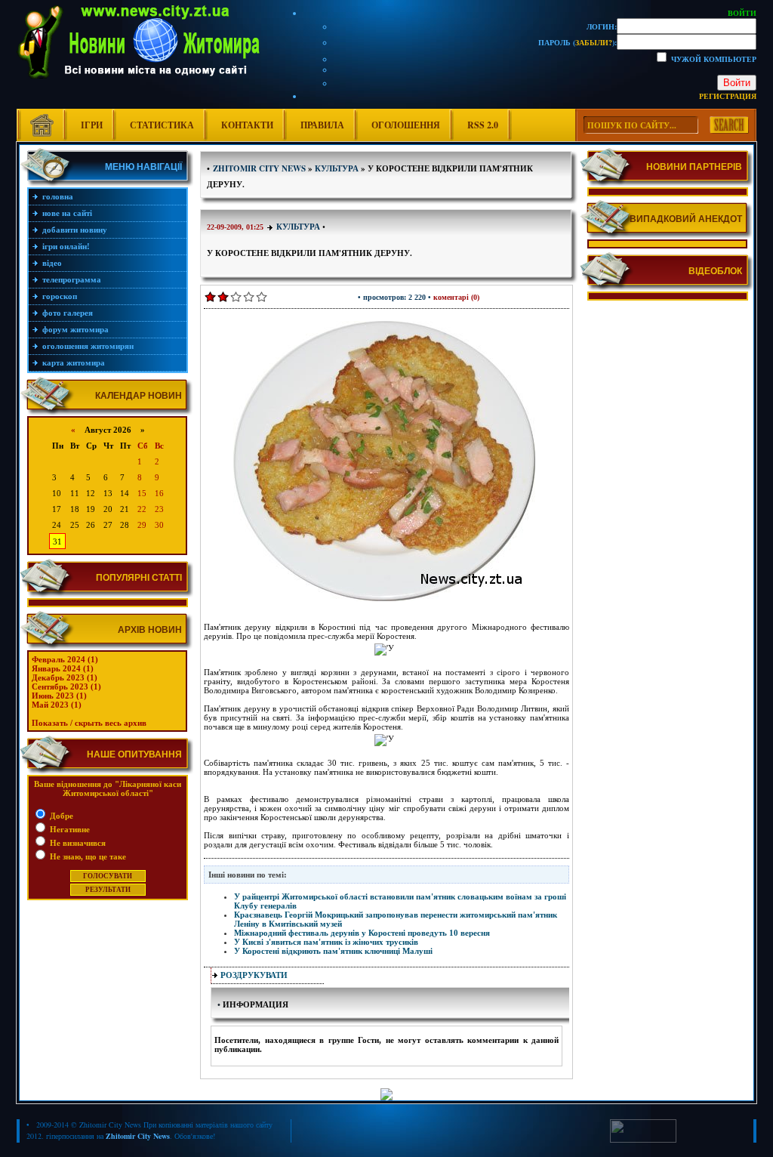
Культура (298, 226)
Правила (322, 125)
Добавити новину (74, 229)
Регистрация (727, 96)
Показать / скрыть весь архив (89, 722)
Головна (57, 196)
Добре (60, 815)
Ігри (92, 125)
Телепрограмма (71, 279)
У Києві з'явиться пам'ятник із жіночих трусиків (326, 941)
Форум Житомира (75, 329)
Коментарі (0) (456, 297)
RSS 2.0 (482, 125)
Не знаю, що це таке (87, 856)
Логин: (602, 26)
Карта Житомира (73, 362)
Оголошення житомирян (88, 345)
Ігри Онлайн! (66, 246)
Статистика (162, 125)
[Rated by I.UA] (643, 1139)
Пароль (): (577, 42)
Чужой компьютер (712, 59)
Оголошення (405, 125)
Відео (52, 262)
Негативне (69, 829)
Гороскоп (59, 296)
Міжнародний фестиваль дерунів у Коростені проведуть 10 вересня (362, 932)
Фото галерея (67, 312)
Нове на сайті (67, 213)
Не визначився (77, 842)
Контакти (247, 125)
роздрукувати (254, 975)
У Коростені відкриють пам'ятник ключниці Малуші (333, 950)
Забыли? (593, 42)
